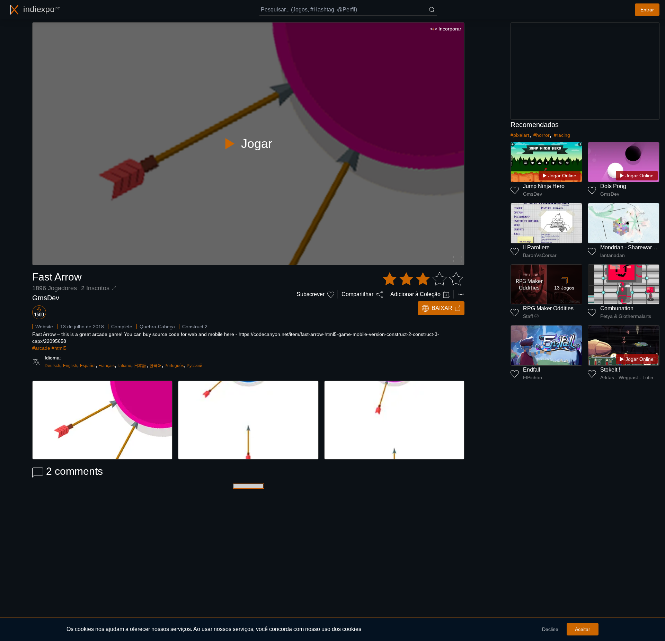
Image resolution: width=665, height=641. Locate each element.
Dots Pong (613, 186)
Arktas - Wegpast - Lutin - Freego (629, 377)
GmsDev (45, 298)
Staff (528, 316)
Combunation (616, 308)
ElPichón (532, 377)
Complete (121, 326)
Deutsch (52, 365)
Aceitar (582, 629)
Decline (550, 629)
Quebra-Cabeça (157, 326)
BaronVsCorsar (540, 255)
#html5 (59, 348)
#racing (562, 135)
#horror (541, 135)
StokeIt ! (610, 370)
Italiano (124, 365)
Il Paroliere (536, 247)
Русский (194, 365)
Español (88, 365)
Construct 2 (194, 326)
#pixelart (520, 135)
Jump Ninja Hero (544, 186)
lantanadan (612, 255)
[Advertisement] (585, 71)
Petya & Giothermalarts (625, 316)
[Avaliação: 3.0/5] (422, 279)
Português (174, 365)
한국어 (155, 365)
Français (106, 365)
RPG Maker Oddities (548, 308)
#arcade (41, 348)
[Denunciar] (461, 294)
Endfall (531, 370)
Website (44, 326)
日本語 (140, 365)
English (70, 365)
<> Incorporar (445, 29)
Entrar (647, 9)
